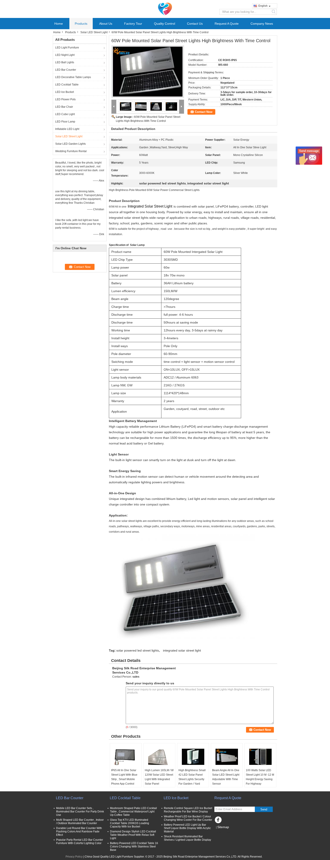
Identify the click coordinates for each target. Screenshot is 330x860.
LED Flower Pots (65, 99)
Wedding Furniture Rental (71, 151)
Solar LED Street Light (94, 32)
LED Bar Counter (65, 69)
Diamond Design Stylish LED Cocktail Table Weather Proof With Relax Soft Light (133, 835)
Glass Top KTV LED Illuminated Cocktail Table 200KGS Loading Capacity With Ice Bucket (129, 823)
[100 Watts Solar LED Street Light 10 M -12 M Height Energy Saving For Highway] (260, 757)
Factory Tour (133, 23)
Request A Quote (227, 23)
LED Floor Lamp (65, 121)
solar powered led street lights (137, 650)
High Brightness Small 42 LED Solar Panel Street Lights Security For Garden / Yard (192, 777)
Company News (262, 23)
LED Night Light (65, 55)
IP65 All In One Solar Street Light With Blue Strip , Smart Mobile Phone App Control (124, 777)
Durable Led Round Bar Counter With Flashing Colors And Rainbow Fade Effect (79, 831)
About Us (105, 23)
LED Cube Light (65, 114)
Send (263, 809)
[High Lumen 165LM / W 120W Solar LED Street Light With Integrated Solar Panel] (159, 757)
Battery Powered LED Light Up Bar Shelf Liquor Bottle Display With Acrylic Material (187, 828)
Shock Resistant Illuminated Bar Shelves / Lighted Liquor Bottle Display (187, 838)
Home (58, 23)
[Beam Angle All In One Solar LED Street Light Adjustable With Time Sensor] (226, 757)
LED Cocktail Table (67, 84)
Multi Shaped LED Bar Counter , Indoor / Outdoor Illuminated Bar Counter (80, 821)
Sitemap (223, 827)
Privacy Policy (74, 856)
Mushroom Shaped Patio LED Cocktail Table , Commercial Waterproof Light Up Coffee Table (133, 811)
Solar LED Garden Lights (70, 143)
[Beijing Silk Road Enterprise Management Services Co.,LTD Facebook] (218, 820)
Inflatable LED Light (67, 129)
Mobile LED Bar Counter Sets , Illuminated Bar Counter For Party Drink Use (80, 811)
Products (81, 23)
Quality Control (164, 23)
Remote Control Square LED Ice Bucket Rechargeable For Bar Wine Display (188, 810)
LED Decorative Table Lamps (73, 77)
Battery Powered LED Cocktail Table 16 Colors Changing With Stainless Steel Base (134, 846)
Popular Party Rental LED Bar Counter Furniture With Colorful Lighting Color (79, 841)
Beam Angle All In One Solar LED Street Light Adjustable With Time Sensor (225, 777)
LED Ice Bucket (64, 92)
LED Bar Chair (64, 106)
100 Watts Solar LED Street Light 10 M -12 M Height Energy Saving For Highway (260, 777)
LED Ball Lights (64, 62)
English (263, 5)
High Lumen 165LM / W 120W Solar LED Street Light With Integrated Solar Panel (159, 777)
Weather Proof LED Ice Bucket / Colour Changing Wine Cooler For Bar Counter (188, 818)
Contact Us (195, 23)
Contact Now (203, 112)
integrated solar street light (182, 650)
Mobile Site (224, 832)
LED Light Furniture (67, 47)
